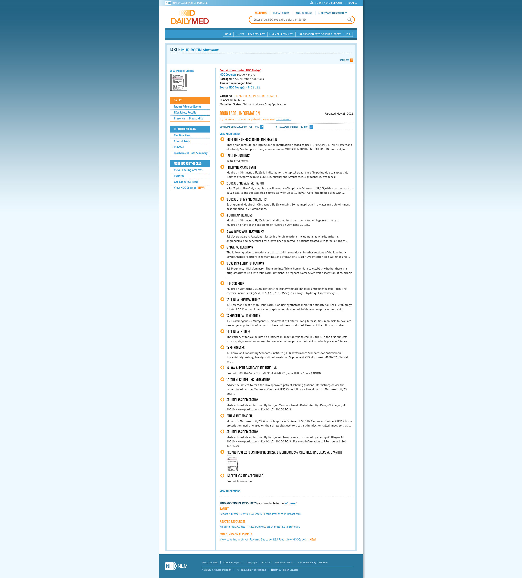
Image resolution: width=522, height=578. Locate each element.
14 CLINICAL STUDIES (238, 331)
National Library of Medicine (190, 2)
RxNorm (179, 176)
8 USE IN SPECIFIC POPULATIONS (245, 263)
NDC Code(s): (228, 74)
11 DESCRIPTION (235, 283)
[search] (349, 19)
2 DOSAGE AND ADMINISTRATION (245, 183)
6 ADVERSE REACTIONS (240, 247)
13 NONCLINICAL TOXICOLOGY (243, 315)
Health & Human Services (284, 569)
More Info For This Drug (187, 164)
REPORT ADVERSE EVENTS (328, 2)
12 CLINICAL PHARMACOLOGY (243, 299)
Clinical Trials (182, 141)
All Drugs (261, 13)
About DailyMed (210, 562)
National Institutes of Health (216, 569)
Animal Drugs (304, 13)
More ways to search (331, 13)
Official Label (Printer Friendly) (291, 127)
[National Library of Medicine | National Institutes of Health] (176, 566)
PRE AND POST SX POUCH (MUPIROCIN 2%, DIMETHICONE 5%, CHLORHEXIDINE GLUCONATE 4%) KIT (284, 452)
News (241, 34)
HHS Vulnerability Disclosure (312, 562)
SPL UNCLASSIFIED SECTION (242, 400)
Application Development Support (320, 34)
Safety (178, 100)
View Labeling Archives (188, 170)
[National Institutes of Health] (169, 3)
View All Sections (230, 134)
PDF (250, 127)
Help (348, 34)
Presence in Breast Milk (188, 118)
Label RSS (344, 60)
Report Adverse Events (187, 106)
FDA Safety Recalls (185, 112)
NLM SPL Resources (282, 34)
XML (257, 127)
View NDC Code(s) (189, 188)
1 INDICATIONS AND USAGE (242, 167)
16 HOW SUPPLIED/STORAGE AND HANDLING (252, 368)
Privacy (266, 562)
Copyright (252, 562)
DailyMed (190, 17)
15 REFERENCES (235, 347)
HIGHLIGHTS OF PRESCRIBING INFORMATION (252, 139)
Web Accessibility (284, 562)
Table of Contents (238, 155)
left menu (290, 503)
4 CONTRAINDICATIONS (239, 215)
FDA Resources (256, 34)
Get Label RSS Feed (186, 182)
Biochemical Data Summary (191, 153)
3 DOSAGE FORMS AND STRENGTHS (247, 199)
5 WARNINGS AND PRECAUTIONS (245, 231)
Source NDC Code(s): (232, 87)
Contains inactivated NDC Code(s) (240, 70)
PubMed (179, 147)
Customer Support (232, 562)
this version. (283, 119)
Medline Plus (182, 135)
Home (228, 34)
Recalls (352, 2)
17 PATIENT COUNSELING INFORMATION (248, 379)
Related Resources (185, 129)
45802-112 (253, 87)
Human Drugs (281, 13)
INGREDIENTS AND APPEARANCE (245, 476)
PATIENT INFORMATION (239, 416)
